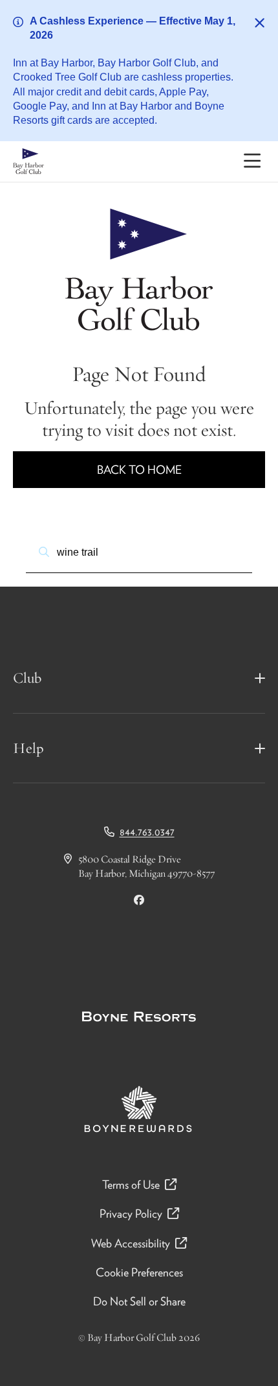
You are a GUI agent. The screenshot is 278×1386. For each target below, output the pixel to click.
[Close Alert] (259, 23)
